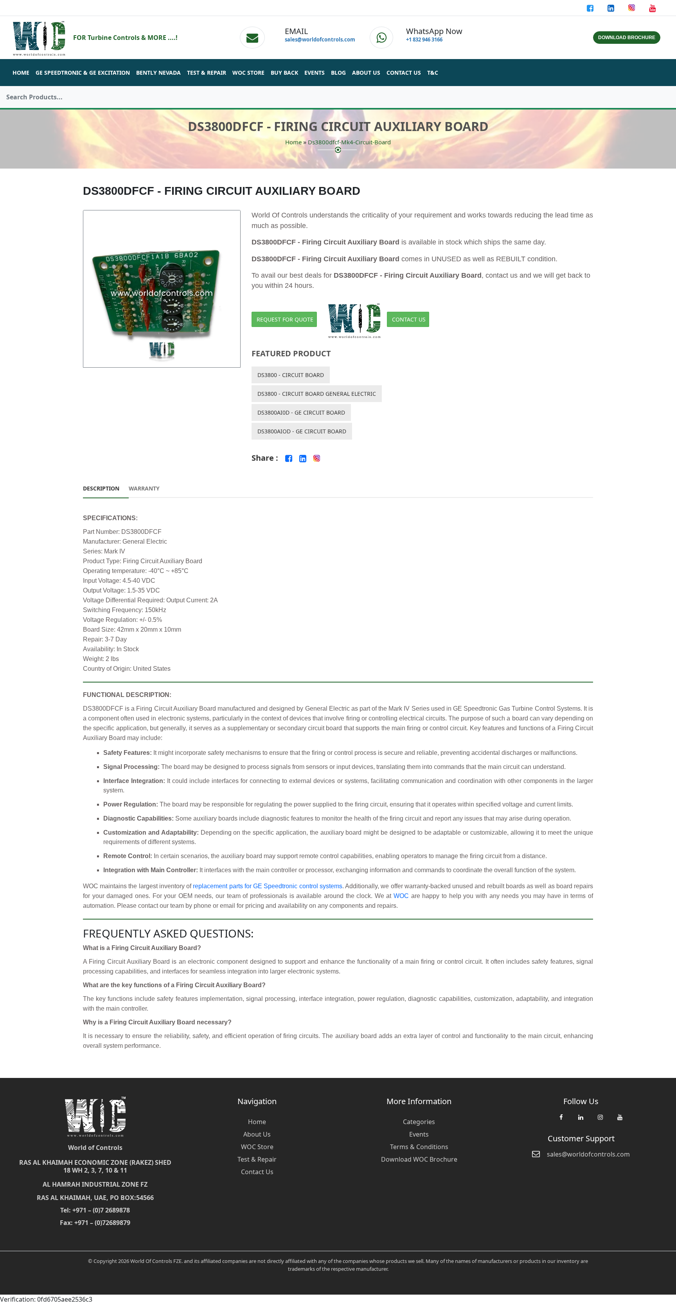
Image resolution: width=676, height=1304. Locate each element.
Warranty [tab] (144, 488)
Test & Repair (206, 72)
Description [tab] (101, 488)
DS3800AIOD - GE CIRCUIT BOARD (301, 431)
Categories (419, 1121)
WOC (401, 896)
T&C (432, 72)
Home (21, 72)
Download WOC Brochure (419, 1159)
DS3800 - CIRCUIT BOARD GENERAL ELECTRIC (316, 393)
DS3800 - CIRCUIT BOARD (290, 375)
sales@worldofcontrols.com (320, 39)
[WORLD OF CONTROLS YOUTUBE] (652, 8)
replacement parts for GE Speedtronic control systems (267, 886)
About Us (366, 72)
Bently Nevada (158, 72)
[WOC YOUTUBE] (619, 1121)
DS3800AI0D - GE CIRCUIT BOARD (301, 412)
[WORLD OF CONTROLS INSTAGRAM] (632, 8)
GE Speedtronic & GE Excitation (83, 72)
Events (314, 72)
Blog (338, 72)
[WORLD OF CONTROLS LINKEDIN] (611, 8)
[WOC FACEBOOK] (561, 1121)
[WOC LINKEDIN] (580, 1121)
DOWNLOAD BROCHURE (626, 37)
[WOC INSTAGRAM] (600, 1121)
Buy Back (284, 72)
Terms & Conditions (419, 1146)
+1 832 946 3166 (424, 39)
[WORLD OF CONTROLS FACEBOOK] (591, 8)
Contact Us (404, 72)
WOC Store (248, 72)
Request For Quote (285, 319)
